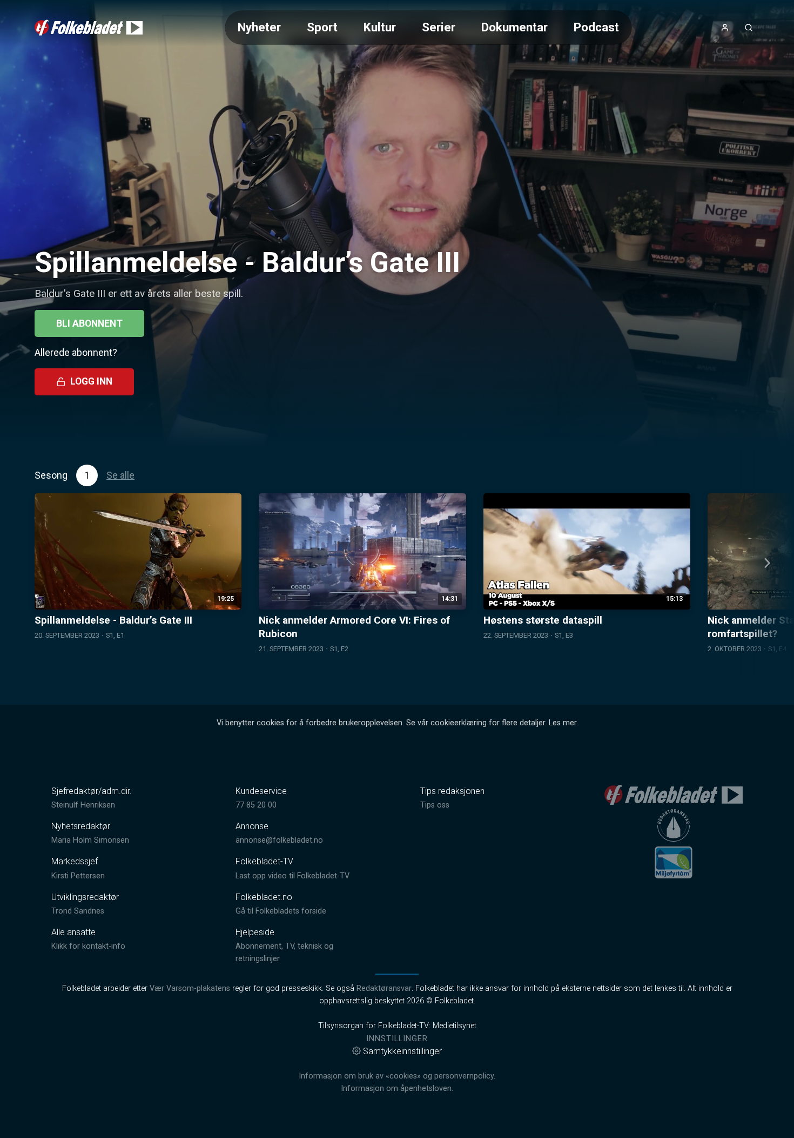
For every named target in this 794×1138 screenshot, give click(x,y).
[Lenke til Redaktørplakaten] (673, 825)
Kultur (380, 27)
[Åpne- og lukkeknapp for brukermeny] (725, 27)
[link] (89, 27)
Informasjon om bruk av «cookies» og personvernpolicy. (397, 1076)
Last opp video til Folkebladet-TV (292, 876)
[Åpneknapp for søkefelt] (748, 27)
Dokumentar (514, 27)
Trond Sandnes (77, 911)
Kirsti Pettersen (78, 876)
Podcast (596, 27)
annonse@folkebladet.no (279, 840)
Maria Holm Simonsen (90, 840)
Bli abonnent (89, 323)
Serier (438, 27)
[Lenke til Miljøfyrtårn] (674, 862)
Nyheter (259, 27)
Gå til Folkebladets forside (280, 911)
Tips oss (434, 805)
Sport (322, 27)
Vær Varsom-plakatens (190, 988)
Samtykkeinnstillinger (402, 1051)
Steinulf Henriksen (83, 805)
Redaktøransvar (384, 988)
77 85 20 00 (256, 805)
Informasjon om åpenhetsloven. (397, 1088)
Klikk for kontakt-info (88, 946)
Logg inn (91, 381)
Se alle (120, 475)
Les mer (562, 722)
